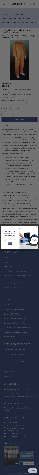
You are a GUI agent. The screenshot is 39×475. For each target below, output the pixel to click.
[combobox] (10, 238)
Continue (10, 243)
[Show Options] (15, 238)
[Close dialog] (37, 227)
